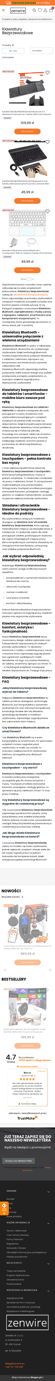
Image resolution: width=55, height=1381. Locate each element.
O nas (10, 1203)
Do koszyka (27, 131)
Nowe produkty (14, 1216)
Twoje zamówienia (16, 1271)
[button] (18, 1066)
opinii (35, 1060)
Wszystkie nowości (10, 896)
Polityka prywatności (17, 1256)
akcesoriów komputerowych (30, 294)
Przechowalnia (14, 1284)
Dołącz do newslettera (18, 1160)
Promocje (11, 1212)
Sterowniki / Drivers (16, 1248)
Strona (23, 279)
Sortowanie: (8, 57)
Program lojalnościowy (18, 1275)
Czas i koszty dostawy (18, 1235)
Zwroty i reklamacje (17, 1230)
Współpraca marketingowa (20, 1311)
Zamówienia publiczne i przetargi (23, 1306)
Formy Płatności (15, 1239)
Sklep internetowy (26, 1377)
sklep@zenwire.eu (14, 1363)
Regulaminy (13, 1243)
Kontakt (11, 1199)
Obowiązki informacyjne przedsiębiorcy (27, 1252)
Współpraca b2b (15, 1298)
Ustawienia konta (15, 1279)
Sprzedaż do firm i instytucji (21, 1302)
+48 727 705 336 (14, 1366)
